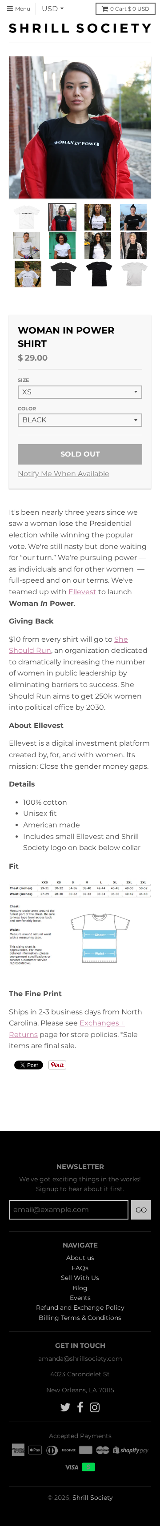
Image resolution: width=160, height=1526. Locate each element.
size (23, 380)
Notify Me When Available (63, 473)
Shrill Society (92, 1498)
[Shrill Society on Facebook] (80, 1407)
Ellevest (82, 592)
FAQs (80, 1268)
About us (80, 1258)
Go (141, 1210)
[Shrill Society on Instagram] (95, 1407)
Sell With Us (80, 1278)
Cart (129, 8)
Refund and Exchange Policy (80, 1307)
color (27, 408)
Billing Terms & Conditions (80, 1318)
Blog (80, 1288)
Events (80, 1298)
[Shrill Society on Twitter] (65, 1407)
